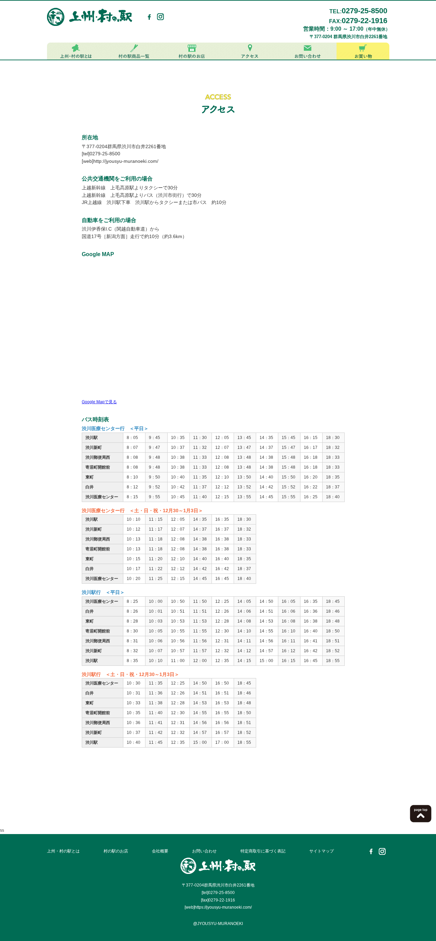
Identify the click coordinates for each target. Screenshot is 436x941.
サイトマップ (321, 851)
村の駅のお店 (116, 851)
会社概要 (160, 851)
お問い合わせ (204, 851)
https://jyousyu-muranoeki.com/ (223, 907)
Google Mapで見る (99, 401)
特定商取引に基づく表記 (262, 851)
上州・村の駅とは (63, 851)
